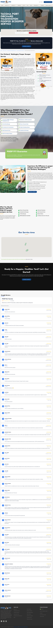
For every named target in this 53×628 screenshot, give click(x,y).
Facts (24, 5)
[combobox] (21, 33)
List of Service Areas (43, 614)
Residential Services (17, 610)
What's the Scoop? (29, 619)
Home (2, 5)
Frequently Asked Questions (18, 615)
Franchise (36, 5)
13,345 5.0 (24, 41)
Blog (31, 5)
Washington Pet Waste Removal (11, 50)
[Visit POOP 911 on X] (6, 621)
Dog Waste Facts (16, 614)
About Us (15, 609)
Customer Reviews (16, 612)
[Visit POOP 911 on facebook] (1, 621)
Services (13, 5)
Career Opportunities (30, 612)
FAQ (27, 5)
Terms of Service (21, 626)
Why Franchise (29, 609)
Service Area (4, 50)
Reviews (19, 5)
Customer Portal (29, 617)
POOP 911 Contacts (30, 615)
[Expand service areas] (51, 5)
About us (6, 5)
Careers (42, 5)
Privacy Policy (42, 616)
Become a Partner (29, 610)
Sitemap (41, 613)
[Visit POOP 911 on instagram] (4, 621)
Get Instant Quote (33, 32)
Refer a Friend (29, 614)
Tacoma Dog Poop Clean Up (20, 50)
